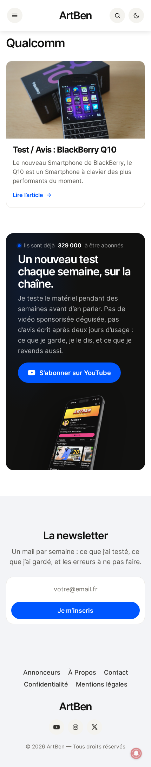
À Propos (82, 672)
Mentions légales (101, 684)
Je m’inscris (75, 610)
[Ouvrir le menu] (14, 15)
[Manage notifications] (136, 753)
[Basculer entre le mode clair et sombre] (136, 15)
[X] (94, 727)
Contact (116, 672)
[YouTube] (56, 727)
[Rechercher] (117, 15)
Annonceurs (41, 672)
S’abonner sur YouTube (75, 373)
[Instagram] (75, 727)
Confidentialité (46, 684)
